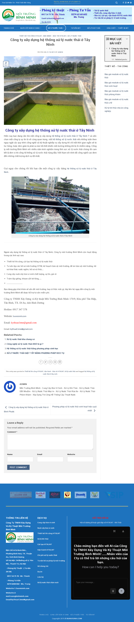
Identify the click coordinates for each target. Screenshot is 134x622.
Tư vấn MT (76, 28)
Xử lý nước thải (55, 28)
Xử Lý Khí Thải (93, 28)
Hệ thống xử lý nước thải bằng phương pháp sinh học (32, 348)
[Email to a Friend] (50, 362)
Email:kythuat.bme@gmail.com (20, 599)
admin (60, 52)
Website (71, 454)
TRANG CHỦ (44, 615)
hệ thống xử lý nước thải (64, 139)
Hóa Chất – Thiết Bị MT (118, 28)
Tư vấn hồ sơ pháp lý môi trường (51, 561)
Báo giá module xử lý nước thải (116, 76)
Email (39, 454)
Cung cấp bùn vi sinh (46, 522)
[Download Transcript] (123, 531)
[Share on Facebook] (41, 362)
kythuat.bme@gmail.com (21, 329)
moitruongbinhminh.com (17, 596)
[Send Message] (121, 591)
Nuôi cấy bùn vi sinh (30, 28)
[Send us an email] (131, 3)
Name (10, 454)
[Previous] (7, 494)
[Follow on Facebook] (123, 3)
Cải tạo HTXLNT (44, 544)
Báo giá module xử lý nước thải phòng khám (116, 93)
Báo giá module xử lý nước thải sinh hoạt (116, 84)
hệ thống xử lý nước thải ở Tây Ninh (70, 136)
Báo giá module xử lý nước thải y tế (116, 101)
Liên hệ (40, 577)
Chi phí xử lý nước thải (47, 555)
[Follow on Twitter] (128, 3)
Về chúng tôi (42, 566)
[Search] (116, 3)
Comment (12, 432)
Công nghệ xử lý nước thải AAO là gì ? (25, 344)
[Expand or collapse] (127, 39)
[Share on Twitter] (45, 362)
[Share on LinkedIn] (60, 362)
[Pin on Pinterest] (55, 362)
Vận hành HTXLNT (45, 550)
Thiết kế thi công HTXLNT (30, 36)
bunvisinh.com (19, 316)
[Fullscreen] (114, 531)
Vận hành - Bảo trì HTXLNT (55, 36)
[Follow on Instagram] (126, 3)
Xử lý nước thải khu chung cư (21, 339)
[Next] (127, 494)
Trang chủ (9, 28)
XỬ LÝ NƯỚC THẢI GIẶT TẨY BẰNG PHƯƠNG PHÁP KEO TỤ (35, 353)
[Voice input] (113, 591)
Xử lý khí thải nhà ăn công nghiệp (116, 109)
